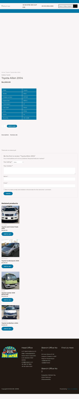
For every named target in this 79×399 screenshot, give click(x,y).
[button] (14, 1)
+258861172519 (45, 363)
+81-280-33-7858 (26, 364)
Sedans (4, 75)
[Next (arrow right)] (7, 398)
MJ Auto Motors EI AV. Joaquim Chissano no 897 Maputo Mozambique (48, 356)
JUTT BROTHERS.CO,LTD (29, 351)
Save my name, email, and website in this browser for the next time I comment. (28, 189)
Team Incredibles (72, 389)
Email (6, 183)
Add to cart (12, 126)
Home (3, 72)
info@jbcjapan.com (27, 362)
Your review (8, 166)
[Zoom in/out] (2, 395)
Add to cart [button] (7, 234)
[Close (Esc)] (17, 395)
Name (6, 176)
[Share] (12, 395)
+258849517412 (45, 360)
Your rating (8, 162)
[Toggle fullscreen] (7, 395)
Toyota (7, 72)
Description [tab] (5, 135)
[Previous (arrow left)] (2, 398)
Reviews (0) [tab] (13, 135)
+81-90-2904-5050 (27, 366)
